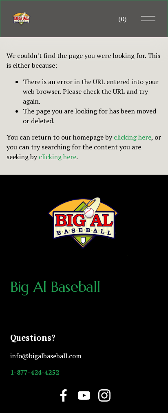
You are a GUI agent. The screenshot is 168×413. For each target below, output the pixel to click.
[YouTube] (84, 395)
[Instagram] (104, 395)
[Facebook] (63, 395)
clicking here (132, 137)
